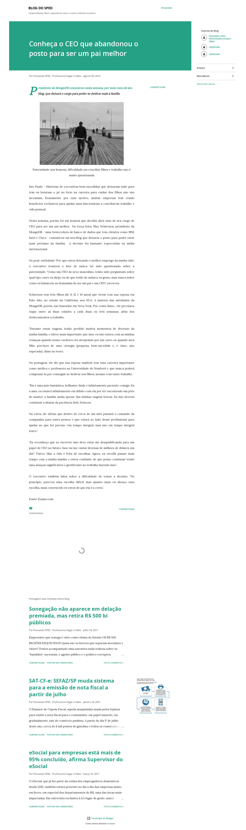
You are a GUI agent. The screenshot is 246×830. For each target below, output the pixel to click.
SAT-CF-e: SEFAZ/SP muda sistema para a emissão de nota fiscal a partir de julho (71, 687)
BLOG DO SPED (40, 8)
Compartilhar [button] (157, 87)
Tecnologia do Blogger (101, 818)
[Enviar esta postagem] (30, 509)
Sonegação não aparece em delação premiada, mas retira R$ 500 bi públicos (75, 615)
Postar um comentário (60, 662)
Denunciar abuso (206, 83)
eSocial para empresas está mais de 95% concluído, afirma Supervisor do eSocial (76, 759)
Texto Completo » (113, 662)
